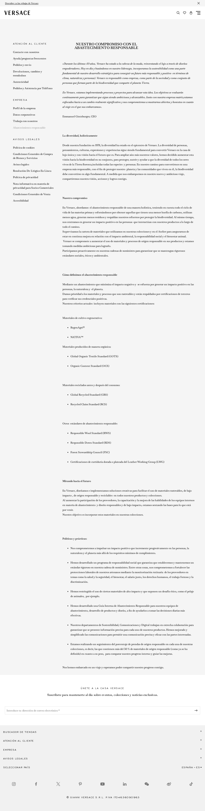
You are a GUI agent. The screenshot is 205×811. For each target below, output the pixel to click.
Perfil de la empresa (24, 108)
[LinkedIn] (124, 784)
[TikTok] (191, 784)
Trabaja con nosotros (25, 121)
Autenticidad (20, 82)
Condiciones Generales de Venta (31, 194)
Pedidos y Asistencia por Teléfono (32, 88)
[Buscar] (178, 12)
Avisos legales (21, 164)
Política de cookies (23, 147)
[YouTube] (102, 784)
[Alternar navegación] (198, 12)
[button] (191, 12)
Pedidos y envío (22, 65)
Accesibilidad (21, 200)
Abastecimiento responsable (29, 127)
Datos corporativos (24, 114)
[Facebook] (36, 784)
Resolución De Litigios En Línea (32, 171)
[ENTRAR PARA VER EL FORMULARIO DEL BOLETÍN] (196, 710)
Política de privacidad (25, 177)
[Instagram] (13, 784)
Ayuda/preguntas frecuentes (29, 58)
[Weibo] (169, 784)
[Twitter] (58, 784)
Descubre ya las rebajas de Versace (21, 3)
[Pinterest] (80, 784)
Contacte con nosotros (26, 52)
